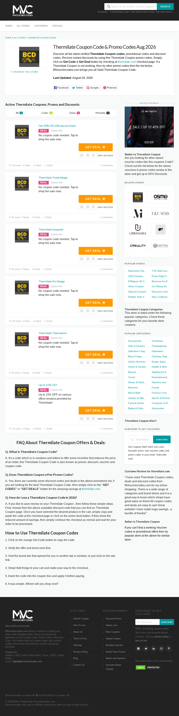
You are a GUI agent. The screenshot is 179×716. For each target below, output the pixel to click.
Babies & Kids (135, 408)
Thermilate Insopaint (50, 229)
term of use (141, 640)
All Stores (23, 25)
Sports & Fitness (161, 398)
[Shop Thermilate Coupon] (29, 57)
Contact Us (79, 665)
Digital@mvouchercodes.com (27, 661)
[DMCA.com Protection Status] (148, 667)
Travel (131, 377)
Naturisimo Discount (137, 270)
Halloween (157, 351)
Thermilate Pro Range (51, 281)
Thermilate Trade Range (52, 177)
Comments (107, 165)
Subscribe (162, 439)
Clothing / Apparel (161, 356)
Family (155, 387)
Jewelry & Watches (137, 398)
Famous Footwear (161, 392)
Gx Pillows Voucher (161, 286)
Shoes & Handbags (137, 382)
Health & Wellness (161, 366)
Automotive (158, 408)
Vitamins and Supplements (161, 382)
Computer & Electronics (161, 403)
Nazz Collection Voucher (161, 296)
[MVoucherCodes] (22, 10)
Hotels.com (111, 625)
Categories (41, 25)
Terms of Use (80, 638)
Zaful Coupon (135, 276)
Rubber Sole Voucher (137, 296)
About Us (78, 632)
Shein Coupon (136, 286)
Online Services (136, 361)
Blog (75, 658)
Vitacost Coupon (137, 291)
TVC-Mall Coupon (161, 270)
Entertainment (159, 377)
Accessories (134, 340)
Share (38, 165)
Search (165, 6)
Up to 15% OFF (47, 384)
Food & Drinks (136, 403)
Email (50, 165)
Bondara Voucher (114, 645)
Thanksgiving (159, 346)
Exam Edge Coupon (161, 276)
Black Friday (135, 356)
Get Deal (93, 147)
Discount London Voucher (161, 291)
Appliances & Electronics (161, 372)
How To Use (79, 625)
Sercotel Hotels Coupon (113, 667)
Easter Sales (159, 361)
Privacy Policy (80, 652)
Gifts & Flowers (136, 346)
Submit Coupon (81, 618)
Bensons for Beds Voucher (161, 281)
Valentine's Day (136, 351)
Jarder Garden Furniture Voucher (143, 12)
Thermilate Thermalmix (52, 333)
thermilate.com (127, 61)
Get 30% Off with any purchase (57, 125)
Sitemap (77, 645)
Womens (133, 387)
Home (8, 25)
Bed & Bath (134, 392)
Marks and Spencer (116, 658)
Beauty (132, 372)
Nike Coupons (113, 632)
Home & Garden (137, 366)
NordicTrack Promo (115, 652)
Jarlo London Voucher (164, 12)
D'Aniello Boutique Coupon (119, 12)
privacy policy (162, 636)
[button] (61, 87)
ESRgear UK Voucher (137, 281)
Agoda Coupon (113, 638)
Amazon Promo (113, 618)
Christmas (157, 340)
